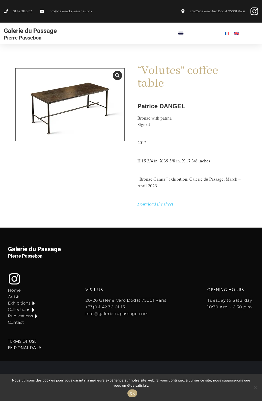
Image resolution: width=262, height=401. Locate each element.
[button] (181, 33)
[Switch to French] (227, 33)
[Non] (255, 387)
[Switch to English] (237, 33)
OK (132, 393)
